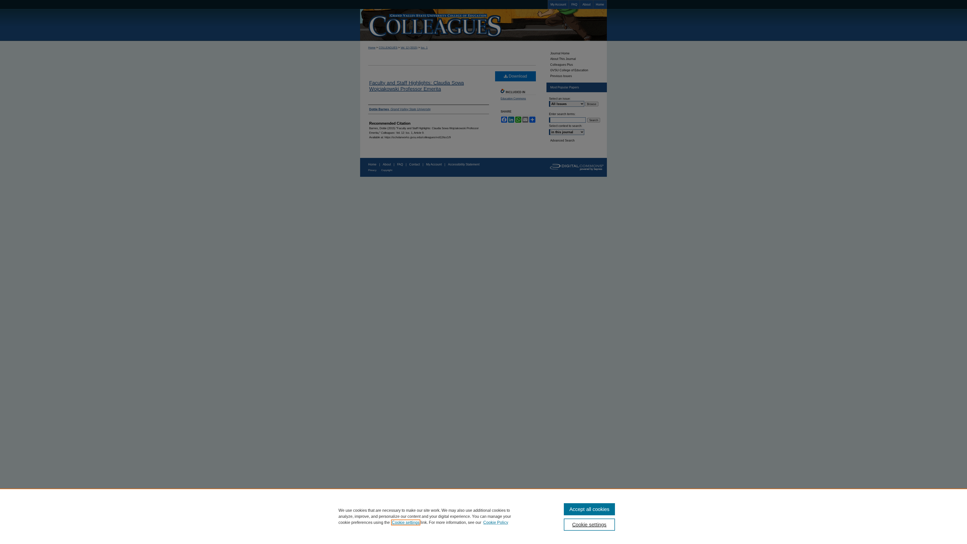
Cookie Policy (495, 522)
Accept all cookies (589, 509)
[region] (483, 516)
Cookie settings (406, 522)
